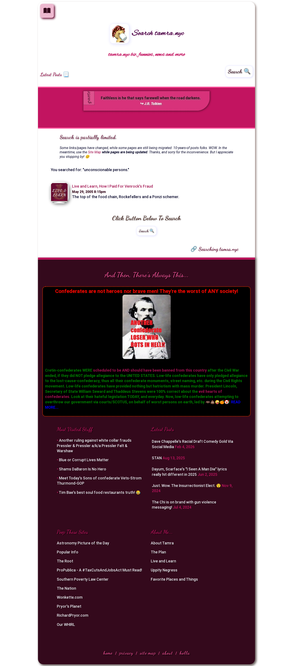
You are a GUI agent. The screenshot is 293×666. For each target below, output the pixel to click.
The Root (65, 561)
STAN (157, 458)
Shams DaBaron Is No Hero (82, 469)
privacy (126, 653)
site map (148, 653)
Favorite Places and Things (174, 579)
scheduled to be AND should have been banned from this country (150, 370)
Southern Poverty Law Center (83, 579)
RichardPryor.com (72, 615)
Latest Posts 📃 (54, 74)
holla (185, 653)
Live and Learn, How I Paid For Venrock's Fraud (112, 186)
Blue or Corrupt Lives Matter (84, 460)
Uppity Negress (164, 570)
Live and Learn (163, 561)
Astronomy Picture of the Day (83, 543)
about (167, 653)
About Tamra (162, 543)
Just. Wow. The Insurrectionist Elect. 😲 (187, 486)
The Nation (66, 588)
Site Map (94, 152)
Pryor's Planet (69, 606)
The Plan (158, 552)
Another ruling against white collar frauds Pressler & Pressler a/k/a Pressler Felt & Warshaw (94, 445)
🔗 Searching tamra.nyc (214, 249)
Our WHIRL (66, 624)
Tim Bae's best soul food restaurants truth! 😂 (99, 492)
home (108, 653)
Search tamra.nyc (157, 33)
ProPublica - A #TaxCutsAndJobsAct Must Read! (99, 570)
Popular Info (67, 552)
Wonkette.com (70, 597)
